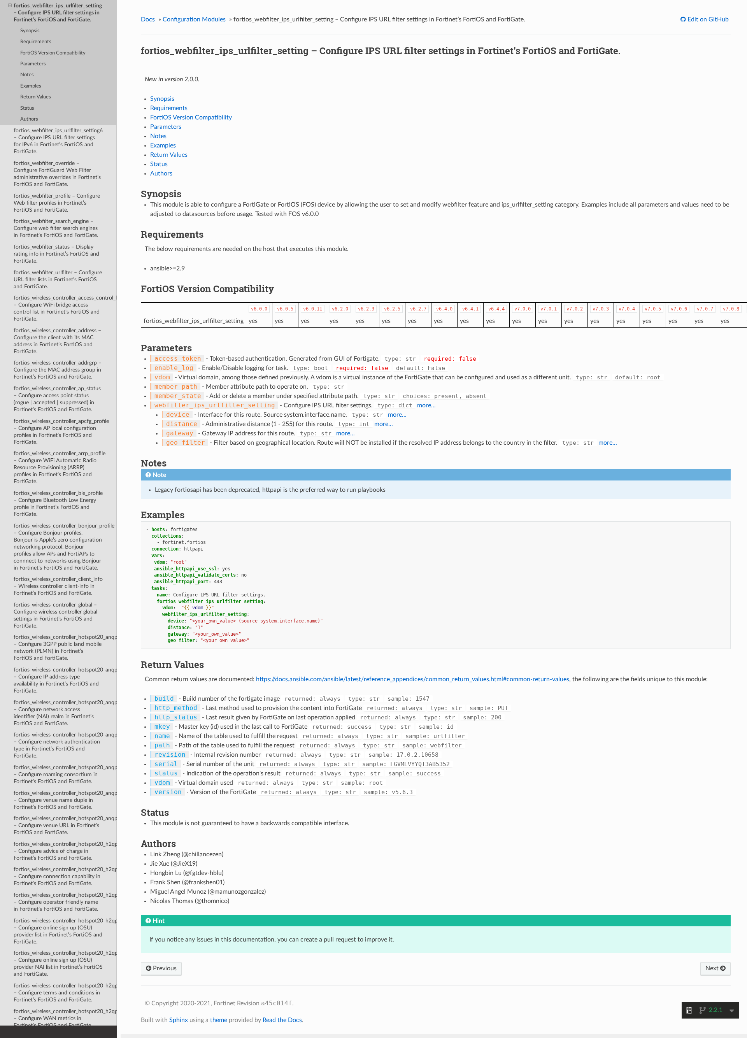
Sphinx (178, 1020)
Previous (164, 968)
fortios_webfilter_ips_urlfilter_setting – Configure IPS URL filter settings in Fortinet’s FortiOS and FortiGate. (58, 13)
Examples (30, 86)
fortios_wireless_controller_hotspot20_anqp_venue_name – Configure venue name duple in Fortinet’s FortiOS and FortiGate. (65, 800)
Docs (148, 19)
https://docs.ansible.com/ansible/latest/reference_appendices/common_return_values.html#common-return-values (412, 679)
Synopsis (30, 30)
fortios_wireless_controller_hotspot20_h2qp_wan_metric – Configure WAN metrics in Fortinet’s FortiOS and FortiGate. (65, 1018)
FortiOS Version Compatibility (53, 53)
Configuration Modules (194, 19)
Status (27, 108)
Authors (29, 119)
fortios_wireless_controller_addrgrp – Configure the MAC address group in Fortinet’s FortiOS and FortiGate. (58, 370)
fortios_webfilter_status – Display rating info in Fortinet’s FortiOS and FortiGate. (56, 254)
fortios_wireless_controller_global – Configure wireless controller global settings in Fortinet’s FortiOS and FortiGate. (55, 615)
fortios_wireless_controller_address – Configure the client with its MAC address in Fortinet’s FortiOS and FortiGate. (57, 341)
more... (426, 405)
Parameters (33, 64)
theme (218, 1020)
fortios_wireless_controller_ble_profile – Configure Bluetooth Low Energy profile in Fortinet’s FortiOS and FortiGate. (58, 503)
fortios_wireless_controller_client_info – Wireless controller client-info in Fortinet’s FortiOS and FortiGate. (58, 586)
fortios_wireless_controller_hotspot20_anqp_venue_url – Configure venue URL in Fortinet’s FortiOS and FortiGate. (65, 825)
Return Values (35, 97)
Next (712, 968)
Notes (27, 74)
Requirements (35, 41)
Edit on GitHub (707, 19)
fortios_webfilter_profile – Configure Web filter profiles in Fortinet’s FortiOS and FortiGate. (57, 203)
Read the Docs (282, 1020)
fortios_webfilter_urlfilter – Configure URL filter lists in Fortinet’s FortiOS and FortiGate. (58, 279)
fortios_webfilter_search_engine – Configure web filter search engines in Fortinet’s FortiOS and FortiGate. (56, 228)
